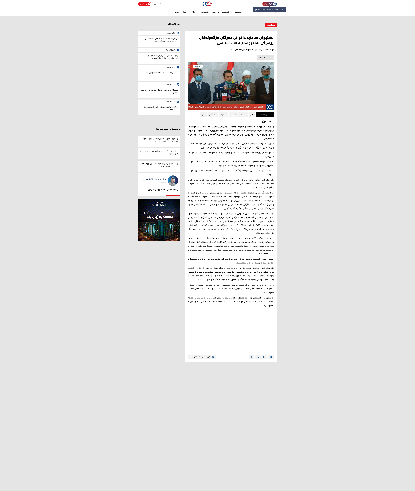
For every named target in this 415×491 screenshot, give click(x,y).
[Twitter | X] (258, 357)
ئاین (251, 115)
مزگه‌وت (223, 115)
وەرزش (215, 11)
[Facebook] (251, 357)
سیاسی (238, 12)
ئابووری (226, 11)
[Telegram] (271, 357)
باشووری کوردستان (265, 115)
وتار (184, 11)
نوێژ (203, 115)
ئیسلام (233, 115)
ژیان (194, 12)
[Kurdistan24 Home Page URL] (207, 4)
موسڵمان (212, 115)
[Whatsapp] (264, 357)
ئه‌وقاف (243, 115)
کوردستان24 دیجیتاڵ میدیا (200, 357)
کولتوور (205, 12)
